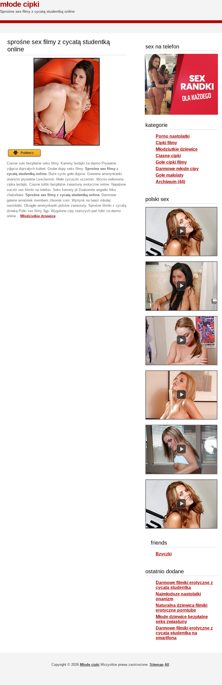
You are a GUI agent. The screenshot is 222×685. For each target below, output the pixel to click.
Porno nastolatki (173, 136)
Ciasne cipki (168, 155)
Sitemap (157, 665)
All (167, 665)
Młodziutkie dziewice (177, 149)
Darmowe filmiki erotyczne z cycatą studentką (184, 585)
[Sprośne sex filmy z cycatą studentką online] (67, 102)
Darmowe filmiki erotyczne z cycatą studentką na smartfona (184, 633)
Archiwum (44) (170, 181)
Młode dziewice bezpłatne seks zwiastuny (182, 619)
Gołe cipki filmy (171, 162)
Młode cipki (19, 4)
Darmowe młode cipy (177, 168)
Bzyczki (164, 554)
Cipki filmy (166, 142)
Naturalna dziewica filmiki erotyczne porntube (181, 607)
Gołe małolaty (170, 175)
